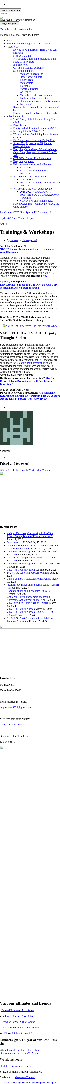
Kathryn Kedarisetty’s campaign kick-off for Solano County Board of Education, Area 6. (30, 535)
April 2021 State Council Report (17, 218)
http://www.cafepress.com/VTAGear (19, 1053)
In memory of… (21, 64)
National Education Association (17, 1010)
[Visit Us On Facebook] (13, 470)
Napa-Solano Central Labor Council (20, 1027)
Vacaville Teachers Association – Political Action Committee (37, 96)
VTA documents (15, 116)
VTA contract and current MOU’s (31, 176)
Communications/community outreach (40, 101)
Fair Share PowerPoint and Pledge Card (34, 140)
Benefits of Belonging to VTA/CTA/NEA (29, 43)
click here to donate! (21, 1033)
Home (10, 40)
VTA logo (25, 167)
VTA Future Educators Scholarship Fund (34, 58)
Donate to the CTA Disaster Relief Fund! (28, 578)
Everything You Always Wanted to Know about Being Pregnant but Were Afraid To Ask (35, 152)
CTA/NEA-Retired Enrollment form (32, 158)
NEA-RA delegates (23, 61)
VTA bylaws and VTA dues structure (32, 188)
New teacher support (31, 76)
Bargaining (26, 104)
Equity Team (27, 79)
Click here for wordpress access (16, 1066)
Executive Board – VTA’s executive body (35, 113)
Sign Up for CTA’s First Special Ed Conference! (25, 212)
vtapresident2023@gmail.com (16, 707)
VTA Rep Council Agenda (21, 569)
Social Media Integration (15, 1083)
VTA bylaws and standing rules (36, 200)
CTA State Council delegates (28, 67)
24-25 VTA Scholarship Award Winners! (28, 572)
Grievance (25, 91)
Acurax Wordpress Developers (42, 1083)
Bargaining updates (23, 161)
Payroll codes (20, 125)
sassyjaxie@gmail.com (12, 724)
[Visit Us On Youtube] (38, 470)
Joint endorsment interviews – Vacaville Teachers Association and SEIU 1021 (32, 547)
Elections (25, 85)
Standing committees (24, 70)
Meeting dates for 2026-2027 (28, 131)
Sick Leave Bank (22, 55)
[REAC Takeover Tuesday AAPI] (30, 325)
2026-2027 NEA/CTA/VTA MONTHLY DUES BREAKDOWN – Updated (40, 194)
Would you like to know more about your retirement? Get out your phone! (28, 598)
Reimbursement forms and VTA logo (32, 164)
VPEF (4, 1033)
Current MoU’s (28, 179)
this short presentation (33, 362)
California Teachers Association (17, 1016)
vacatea (14, 240)
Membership (26, 82)
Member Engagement (31, 73)
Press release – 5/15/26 (19, 542)
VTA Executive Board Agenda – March (28, 602)
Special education (29, 88)
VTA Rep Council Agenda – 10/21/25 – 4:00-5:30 (33, 563)
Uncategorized (29, 240)
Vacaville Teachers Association (16, 29)
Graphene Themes (25, 1077)
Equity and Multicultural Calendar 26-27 (34, 128)
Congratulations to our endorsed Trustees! (28, 590)
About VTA (13, 46)
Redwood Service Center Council (18, 1021)
